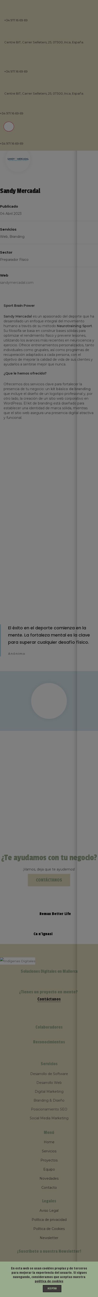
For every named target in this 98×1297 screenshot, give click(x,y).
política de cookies (49, 1281)
